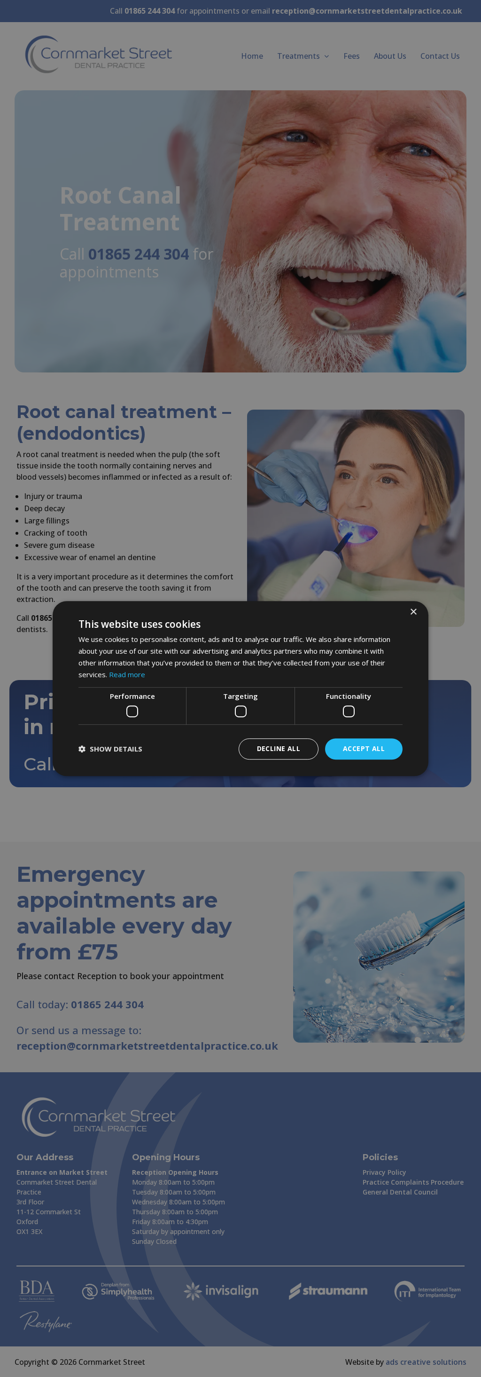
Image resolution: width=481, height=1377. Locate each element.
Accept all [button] (364, 748)
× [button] (413, 612)
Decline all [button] (278, 748)
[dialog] (240, 688)
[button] (110, 748)
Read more (127, 674)
